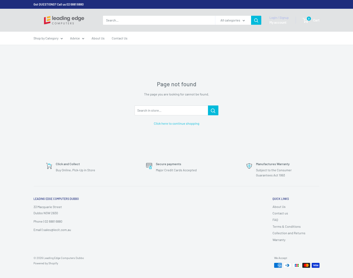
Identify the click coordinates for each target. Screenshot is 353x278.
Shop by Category (46, 38)
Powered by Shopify (46, 263)
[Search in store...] (213, 110)
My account (277, 22)
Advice (75, 38)
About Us (98, 38)
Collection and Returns (289, 233)
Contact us (280, 213)
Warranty (279, 240)
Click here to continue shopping (176, 123)
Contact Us (119, 38)
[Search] (256, 20)
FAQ (275, 220)
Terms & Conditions (287, 226)
